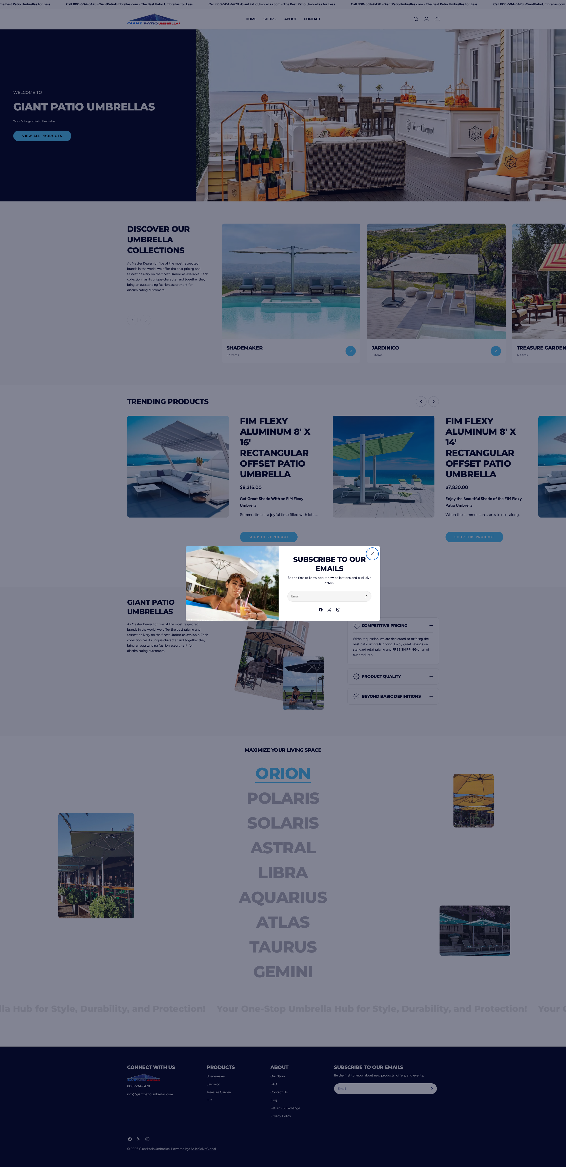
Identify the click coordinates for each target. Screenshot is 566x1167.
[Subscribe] (366, 596)
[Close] (372, 554)
